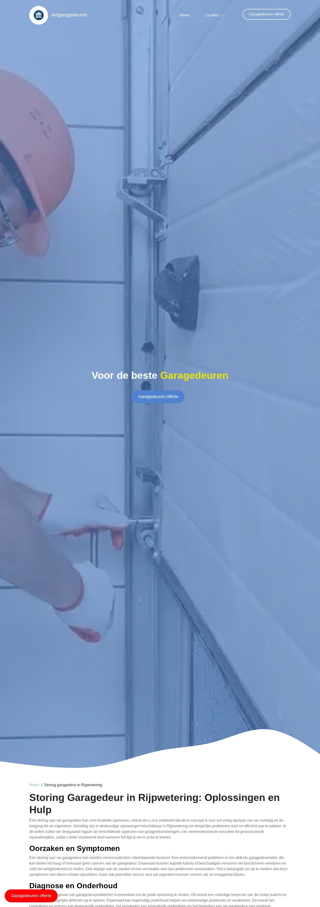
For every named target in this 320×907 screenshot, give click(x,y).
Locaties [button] (212, 15)
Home (185, 15)
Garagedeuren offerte (266, 14)
